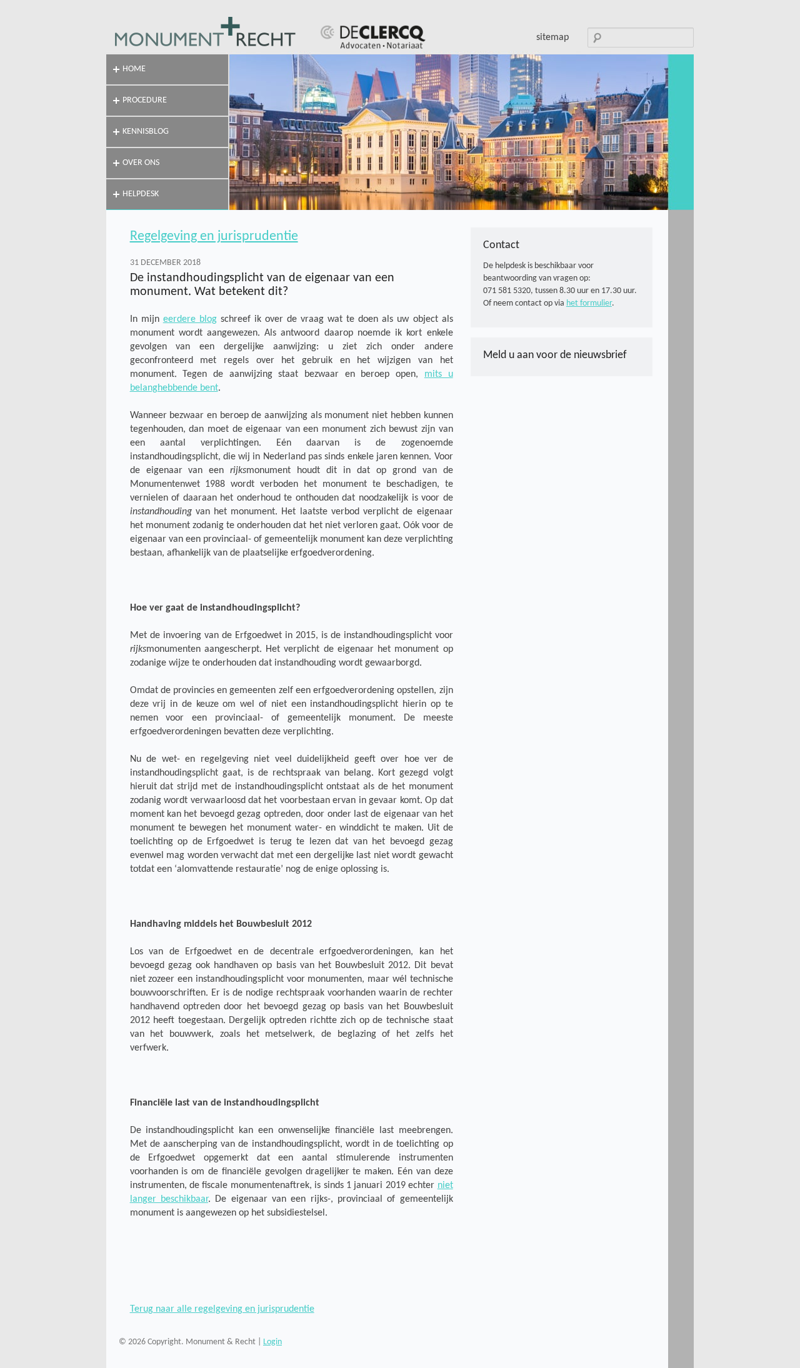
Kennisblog (145, 131)
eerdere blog (190, 319)
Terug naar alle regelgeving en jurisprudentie (222, 1309)
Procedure (144, 100)
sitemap (552, 37)
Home (134, 69)
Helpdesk (140, 194)
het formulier (589, 303)
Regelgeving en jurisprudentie (214, 236)
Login (272, 1342)
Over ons (140, 162)
